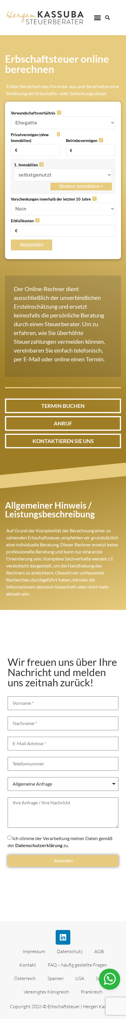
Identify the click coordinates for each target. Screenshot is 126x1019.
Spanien (55, 978)
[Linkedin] (63, 937)
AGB (99, 951)
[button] (97, 17)
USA (79, 978)
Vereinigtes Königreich (46, 992)
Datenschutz (70, 951)
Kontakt (27, 965)
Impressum (34, 951)
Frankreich (92, 992)
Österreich (25, 978)
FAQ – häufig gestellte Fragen (77, 965)
